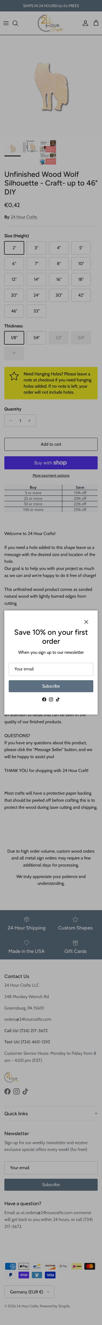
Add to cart (51, 444)
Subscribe (51, 686)
